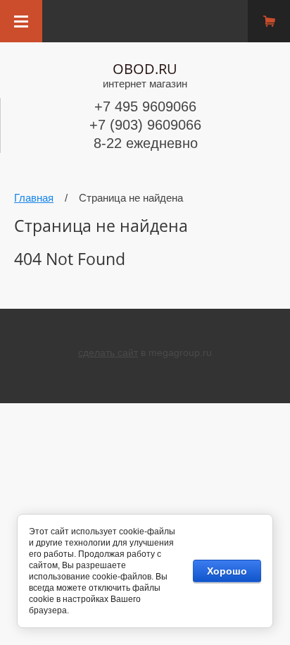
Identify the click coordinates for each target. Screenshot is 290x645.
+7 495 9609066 (145, 106)
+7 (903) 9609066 (145, 125)
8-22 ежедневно (146, 143)
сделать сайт (108, 352)
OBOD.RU (145, 68)
